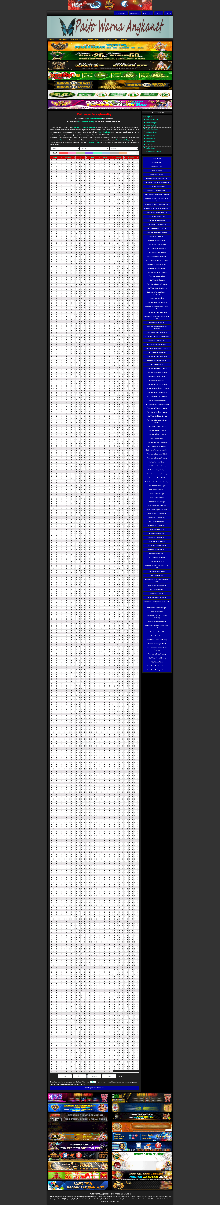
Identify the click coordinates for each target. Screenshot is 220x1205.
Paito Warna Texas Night (157, 478)
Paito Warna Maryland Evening (157, 412)
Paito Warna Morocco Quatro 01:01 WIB (156, 199)
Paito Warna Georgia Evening (156, 360)
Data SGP (123, 1196)
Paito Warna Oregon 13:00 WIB (157, 510)
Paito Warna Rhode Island (156, 240)
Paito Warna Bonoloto (157, 298)
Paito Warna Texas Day (157, 236)
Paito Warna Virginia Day (157, 276)
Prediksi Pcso (150, 135)
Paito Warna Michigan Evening (157, 372)
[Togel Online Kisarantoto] (110, 85)
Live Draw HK (63, 39)
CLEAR (55, 153)
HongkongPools (99, 1199)
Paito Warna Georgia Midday (156, 190)
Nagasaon (77, 1196)
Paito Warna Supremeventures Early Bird (156, 581)
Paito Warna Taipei (157, 662)
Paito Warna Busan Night (157, 571)
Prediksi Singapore (151, 119)
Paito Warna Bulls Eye (157, 494)
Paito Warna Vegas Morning (157, 658)
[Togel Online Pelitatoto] (110, 95)
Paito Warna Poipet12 (157, 498)
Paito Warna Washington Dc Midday (157, 260)
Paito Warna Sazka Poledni (156, 557)
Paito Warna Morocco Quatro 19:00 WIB (156, 566)
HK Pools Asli (114, 1201)
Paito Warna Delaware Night (157, 400)
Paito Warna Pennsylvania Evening (157, 348)
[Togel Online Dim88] (110, 56)
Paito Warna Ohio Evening (156, 376)
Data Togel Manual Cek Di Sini (94, 1088)
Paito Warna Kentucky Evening (157, 474)
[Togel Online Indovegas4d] (142, 1185)
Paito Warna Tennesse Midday (157, 232)
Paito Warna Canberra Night (157, 586)
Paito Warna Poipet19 (157, 561)
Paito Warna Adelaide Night (157, 622)
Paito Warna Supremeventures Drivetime (157, 327)
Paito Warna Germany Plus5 (157, 220)
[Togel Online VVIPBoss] (110, 46)
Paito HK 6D (107, 39)
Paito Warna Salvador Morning (157, 284)
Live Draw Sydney (92, 39)
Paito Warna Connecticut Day (156, 264)
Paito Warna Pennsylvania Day (94, 114)
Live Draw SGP (76, 39)
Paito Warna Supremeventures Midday (156, 208)
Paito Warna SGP (156, 166)
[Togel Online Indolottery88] (142, 1147)
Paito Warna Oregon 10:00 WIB (157, 442)
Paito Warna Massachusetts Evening (157, 388)
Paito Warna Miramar (157, 364)
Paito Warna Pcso (157, 575)
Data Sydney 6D (149, 1196)
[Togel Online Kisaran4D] (110, 75)
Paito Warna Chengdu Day (156, 549)
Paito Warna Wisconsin (156, 380)
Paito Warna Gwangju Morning (157, 458)
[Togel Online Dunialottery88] (142, 1127)
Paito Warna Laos (157, 636)
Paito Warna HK (157, 170)
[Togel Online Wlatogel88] (78, 1156)
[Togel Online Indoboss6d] (142, 1098)
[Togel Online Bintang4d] (78, 1147)
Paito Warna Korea (157, 611)
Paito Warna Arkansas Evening (157, 408)
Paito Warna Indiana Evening (157, 466)
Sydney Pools (134, 13)
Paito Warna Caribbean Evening (157, 416)
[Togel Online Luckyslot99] (142, 1108)
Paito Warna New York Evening (157, 384)
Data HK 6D (139, 1196)
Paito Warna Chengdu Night (157, 644)
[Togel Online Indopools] (142, 1166)
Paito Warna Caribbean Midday (157, 212)
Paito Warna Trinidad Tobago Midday (157, 182)
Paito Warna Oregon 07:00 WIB (157, 356)
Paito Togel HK (148, 117)
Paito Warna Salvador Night (157, 506)
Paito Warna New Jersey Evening (157, 396)
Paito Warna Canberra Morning (157, 392)
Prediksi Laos (150, 142)
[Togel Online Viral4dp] (110, 104)
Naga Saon (85, 1196)
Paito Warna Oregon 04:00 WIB (157, 312)
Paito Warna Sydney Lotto (113, 1199)
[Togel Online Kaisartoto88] (78, 1176)
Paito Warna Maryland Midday (157, 666)
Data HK (117, 1196)
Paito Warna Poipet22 (157, 632)
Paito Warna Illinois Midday (157, 252)
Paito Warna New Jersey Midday (156, 178)
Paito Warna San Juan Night (157, 514)
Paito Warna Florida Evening (157, 426)
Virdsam (52, 1196)
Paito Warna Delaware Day (156, 268)
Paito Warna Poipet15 (157, 529)
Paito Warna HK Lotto (130, 1199)
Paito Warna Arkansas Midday (157, 272)
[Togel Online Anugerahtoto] (142, 1137)
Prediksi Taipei (150, 145)
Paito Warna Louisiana (157, 462)
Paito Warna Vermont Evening (156, 344)
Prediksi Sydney (150, 126)
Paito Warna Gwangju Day (156, 537)
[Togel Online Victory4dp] (78, 1108)
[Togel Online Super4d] (110, 66)
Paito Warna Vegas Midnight (157, 545)
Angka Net (58, 1196)
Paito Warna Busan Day (156, 533)
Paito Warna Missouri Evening (156, 446)
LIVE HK (168, 13)
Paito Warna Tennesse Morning (157, 640)
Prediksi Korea (150, 138)
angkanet (93, 1082)
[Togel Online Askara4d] (78, 1137)
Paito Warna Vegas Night (157, 502)
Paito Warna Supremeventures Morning (157, 649)
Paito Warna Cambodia (156, 490)
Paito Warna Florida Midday (157, 244)
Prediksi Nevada (150, 148)
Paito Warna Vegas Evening (157, 430)
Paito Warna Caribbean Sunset (157, 332)
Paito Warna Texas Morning (157, 654)
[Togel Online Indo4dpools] (78, 1185)
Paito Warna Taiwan (156, 593)
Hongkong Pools (120, 13)
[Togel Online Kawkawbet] (78, 1117)
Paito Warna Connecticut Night (157, 454)
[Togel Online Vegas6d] (78, 1127)
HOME (52, 39)
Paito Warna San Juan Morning (157, 302)
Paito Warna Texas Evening (157, 352)
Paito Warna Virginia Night (156, 470)
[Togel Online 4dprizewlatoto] (78, 1166)
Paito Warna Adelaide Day (156, 525)
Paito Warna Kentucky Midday (156, 228)
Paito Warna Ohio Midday (157, 186)
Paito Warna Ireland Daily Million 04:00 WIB (156, 317)
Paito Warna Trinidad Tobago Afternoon (156, 293)
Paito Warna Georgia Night (156, 486)
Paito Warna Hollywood (157, 521)
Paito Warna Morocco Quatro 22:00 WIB (156, 627)
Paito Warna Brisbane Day (156, 518)
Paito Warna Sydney (156, 174)
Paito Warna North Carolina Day (157, 288)
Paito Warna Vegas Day (156, 322)
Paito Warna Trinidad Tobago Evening (157, 336)
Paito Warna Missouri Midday (156, 256)
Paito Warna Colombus (156, 553)
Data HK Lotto (142, 1199)
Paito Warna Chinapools (157, 541)
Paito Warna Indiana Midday (157, 224)
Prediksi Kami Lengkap (153, 151)
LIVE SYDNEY (147, 13)
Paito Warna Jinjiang (157, 438)
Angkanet (68, 1199)
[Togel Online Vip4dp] (142, 1117)
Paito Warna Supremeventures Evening (157, 421)
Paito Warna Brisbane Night (157, 597)
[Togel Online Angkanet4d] (142, 1156)
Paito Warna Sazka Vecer (157, 280)
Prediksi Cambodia (151, 129)
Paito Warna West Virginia (156, 340)
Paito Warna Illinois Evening (157, 434)
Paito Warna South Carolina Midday (156, 204)
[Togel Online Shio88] (142, 1176)
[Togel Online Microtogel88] (78, 1098)
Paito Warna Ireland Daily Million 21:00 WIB (156, 603)
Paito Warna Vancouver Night (156, 608)
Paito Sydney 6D (121, 39)
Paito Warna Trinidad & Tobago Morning (157, 617)
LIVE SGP (159, 13)
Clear (120, 1076)
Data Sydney (131, 1196)
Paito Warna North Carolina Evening (156, 482)
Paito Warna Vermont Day (157, 216)
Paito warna (62, 140)
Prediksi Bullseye (151, 132)
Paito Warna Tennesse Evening (157, 368)
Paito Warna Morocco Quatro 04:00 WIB (156, 307)
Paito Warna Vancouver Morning (156, 450)
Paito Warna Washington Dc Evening (157, 404)
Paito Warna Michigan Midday (157, 670)
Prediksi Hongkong (151, 123)
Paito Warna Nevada (156, 589)
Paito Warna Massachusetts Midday (157, 194)
